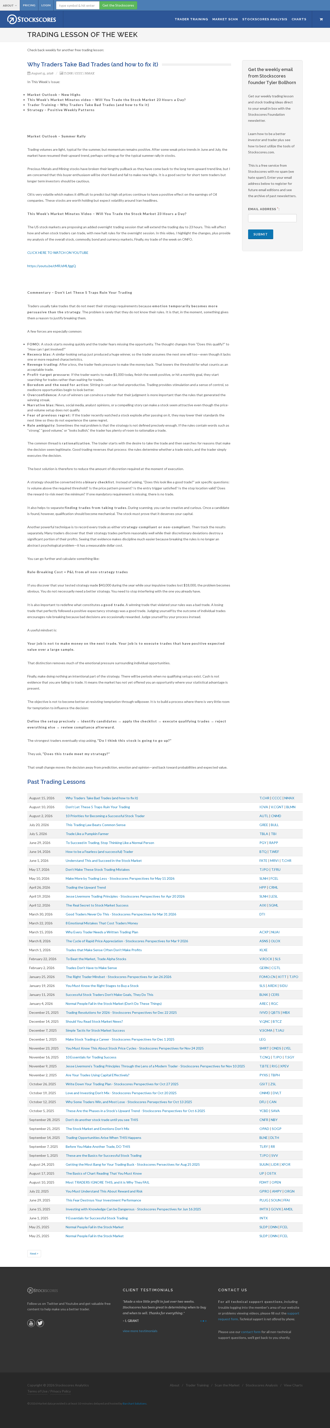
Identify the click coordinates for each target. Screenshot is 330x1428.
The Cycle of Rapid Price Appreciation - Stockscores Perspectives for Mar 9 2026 (127, 941)
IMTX (263, 1209)
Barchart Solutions (135, 1403)
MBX (286, 1012)
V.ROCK (265, 959)
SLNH (263, 878)
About (8, 5)
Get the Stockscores (118, 5)
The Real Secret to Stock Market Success (97, 905)
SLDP (263, 1227)
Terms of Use (37, 1391)
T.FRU (275, 869)
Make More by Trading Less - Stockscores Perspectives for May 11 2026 (120, 878)
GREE (263, 825)
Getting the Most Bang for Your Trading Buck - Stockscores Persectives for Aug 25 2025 (133, 1164)
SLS (277, 959)
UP (261, 1173)
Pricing (29, 5)
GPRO (264, 1191)
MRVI (274, 860)
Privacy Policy (60, 1391)
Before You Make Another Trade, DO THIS (98, 1146)
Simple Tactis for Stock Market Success (95, 1030)
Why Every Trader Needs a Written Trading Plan (102, 932)
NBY (274, 1120)
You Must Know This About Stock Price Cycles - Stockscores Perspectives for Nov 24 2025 (135, 1048)
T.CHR (68, 73)
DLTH (274, 1137)
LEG (262, 1039)
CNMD (276, 816)
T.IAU (279, 1030)
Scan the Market (227, 1385)
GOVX (276, 1209)
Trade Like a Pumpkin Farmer (87, 834)
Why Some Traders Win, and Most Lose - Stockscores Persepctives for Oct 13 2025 (129, 1102)
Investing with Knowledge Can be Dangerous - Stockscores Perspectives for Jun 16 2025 (133, 1209)
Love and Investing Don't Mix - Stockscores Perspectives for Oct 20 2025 (121, 1093)
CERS (275, 994)
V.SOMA (266, 1030)
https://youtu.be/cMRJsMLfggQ (51, 266)
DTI (262, 914)
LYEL (287, 1048)
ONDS (276, 1048)
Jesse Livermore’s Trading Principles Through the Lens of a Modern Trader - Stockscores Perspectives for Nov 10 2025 (155, 1066)
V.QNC (264, 1021)
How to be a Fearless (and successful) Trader (99, 852)
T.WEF (274, 852)
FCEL (274, 878)
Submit (260, 234)
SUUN (264, 1164)
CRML (273, 887)
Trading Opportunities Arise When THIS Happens (103, 1137)
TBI (274, 834)
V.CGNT (277, 807)
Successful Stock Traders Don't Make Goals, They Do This (109, 994)
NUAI (275, 932)
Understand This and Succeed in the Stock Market (104, 860)
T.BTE (264, 1066)
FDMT (264, 1182)
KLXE (263, 950)
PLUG (263, 1200)
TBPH (275, 1075)
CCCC (79, 73)
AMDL (288, 1209)
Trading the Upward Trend (86, 887)
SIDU (283, 986)
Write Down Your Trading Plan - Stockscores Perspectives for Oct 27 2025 (122, 1084)
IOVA (263, 807)
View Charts (293, 1385)
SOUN (276, 1200)
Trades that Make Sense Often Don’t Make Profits (104, 950)
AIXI (262, 905)
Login (45, 5)
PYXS (263, 1075)
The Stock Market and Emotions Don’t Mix (97, 1129)
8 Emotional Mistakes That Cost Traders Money (102, 923)
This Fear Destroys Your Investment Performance (103, 1200)
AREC (263, 1003)
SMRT (264, 1048)
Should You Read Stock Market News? (94, 1021)
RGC (274, 1003)
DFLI (262, 1102)
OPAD (264, 1129)
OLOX (275, 941)
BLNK (263, 994)
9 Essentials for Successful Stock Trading (97, 1218)
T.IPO (264, 869)
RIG (275, 1066)
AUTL (263, 816)
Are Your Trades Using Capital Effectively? (97, 1075)
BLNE (263, 1137)
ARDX (272, 986)
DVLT (277, 1093)
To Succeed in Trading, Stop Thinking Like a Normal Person (110, 843)
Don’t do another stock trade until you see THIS (102, 1120)
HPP (262, 887)
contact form (251, 1332)
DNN (274, 1227)
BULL (275, 825)
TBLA (263, 834)
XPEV (284, 1066)
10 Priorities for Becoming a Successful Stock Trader (105, 816)
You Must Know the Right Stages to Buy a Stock (102, 986)
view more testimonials (140, 1331)
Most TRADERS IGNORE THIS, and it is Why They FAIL (108, 1182)
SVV (274, 1155)
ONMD (264, 1093)
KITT (282, 977)
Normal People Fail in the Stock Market (95, 1227)
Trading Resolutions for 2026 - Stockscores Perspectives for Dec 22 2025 (121, 1012)
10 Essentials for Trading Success (91, 1057)
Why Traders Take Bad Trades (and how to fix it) (102, 798)
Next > (34, 1253)
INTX (263, 1218)
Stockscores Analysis (262, 1385)
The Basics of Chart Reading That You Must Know (104, 1173)
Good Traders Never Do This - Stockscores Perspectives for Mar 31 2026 (121, 914)
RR (273, 1146)
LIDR (275, 1164)
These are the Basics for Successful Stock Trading (104, 1155)
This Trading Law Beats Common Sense (96, 825)
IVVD (263, 1012)
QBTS (275, 1012)
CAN (272, 1102)
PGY (262, 843)
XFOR (285, 1164)
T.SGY (289, 1057)
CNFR (263, 1120)
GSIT (263, 1084)
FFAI (286, 1200)
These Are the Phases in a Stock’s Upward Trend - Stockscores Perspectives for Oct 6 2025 (135, 1111)
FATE (263, 860)
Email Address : (264, 209)
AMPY (277, 1191)
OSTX (271, 1173)
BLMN (290, 807)
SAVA (275, 1111)
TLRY (263, 1146)
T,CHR (286, 860)
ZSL (273, 1084)
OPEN (276, 1182)
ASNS (263, 941)
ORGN (289, 1191)
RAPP (273, 843)
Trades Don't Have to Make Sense (91, 968)
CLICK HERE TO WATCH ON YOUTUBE (57, 252)
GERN (264, 968)
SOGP (276, 1129)
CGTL (275, 968)
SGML (273, 905)
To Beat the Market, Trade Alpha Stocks (96, 959)
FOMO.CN (267, 977)
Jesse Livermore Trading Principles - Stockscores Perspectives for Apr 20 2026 (125, 896)
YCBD (263, 1111)
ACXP (264, 932)
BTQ (263, 852)
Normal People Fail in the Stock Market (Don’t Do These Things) (114, 1003)
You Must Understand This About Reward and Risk (104, 1191)
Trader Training (197, 1385)
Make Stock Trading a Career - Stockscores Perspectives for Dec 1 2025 (120, 1039)
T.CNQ (264, 1057)
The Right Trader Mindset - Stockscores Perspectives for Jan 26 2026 (118, 977)
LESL (274, 896)
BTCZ (277, 1021)
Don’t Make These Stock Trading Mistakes (98, 869)
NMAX (89, 73)
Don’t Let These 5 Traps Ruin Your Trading (98, 807)
